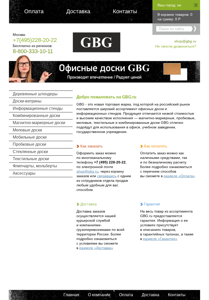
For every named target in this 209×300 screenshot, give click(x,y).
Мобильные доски (30, 137)
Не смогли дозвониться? (175, 46)
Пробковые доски (29, 144)
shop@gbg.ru (185, 41)
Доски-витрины (27, 101)
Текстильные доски (31, 159)
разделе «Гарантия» (160, 239)
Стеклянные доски (30, 151)
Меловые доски (27, 130)
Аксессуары (24, 173)
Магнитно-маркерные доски (39, 123)
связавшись (106, 176)
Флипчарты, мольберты (35, 166)
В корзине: (173, 14)
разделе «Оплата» (179, 176)
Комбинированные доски (36, 115)
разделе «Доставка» (96, 248)
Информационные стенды (38, 108)
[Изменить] (196, 5)
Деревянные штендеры (35, 94)
